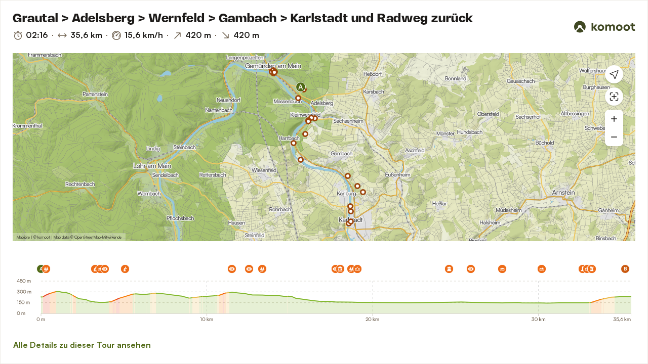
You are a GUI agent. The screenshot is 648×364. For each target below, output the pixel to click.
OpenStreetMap (87, 237)
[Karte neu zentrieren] (614, 96)
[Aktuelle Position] (614, 74)
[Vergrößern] (614, 119)
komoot (43, 237)
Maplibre (23, 237)
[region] (324, 147)
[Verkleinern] (614, 137)
